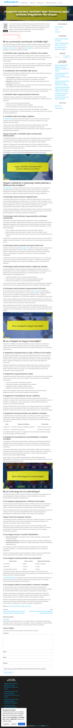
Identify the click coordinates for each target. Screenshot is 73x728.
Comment (6, 633)
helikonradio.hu (11, 1)
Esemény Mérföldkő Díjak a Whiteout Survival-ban (19, 606)
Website (5, 663)
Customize (6, 724)
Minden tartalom (51, 3)
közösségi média (8, 188)
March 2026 (58, 106)
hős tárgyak (29, 48)
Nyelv (60, 3)
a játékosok (37, 291)
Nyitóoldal (24, 3)
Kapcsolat (40, 3)
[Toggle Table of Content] (18, 37)
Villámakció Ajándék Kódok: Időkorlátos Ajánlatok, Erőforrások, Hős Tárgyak (62, 83)
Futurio (47, 726)
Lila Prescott (6, 619)
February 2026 (58, 108)
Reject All (14, 724)
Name (5, 651)
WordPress (37, 726)
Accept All (21, 724)
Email (5, 657)
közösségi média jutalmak (9, 48)
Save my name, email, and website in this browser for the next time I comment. (25, 669)
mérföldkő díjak (8, 119)
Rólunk (32, 3)
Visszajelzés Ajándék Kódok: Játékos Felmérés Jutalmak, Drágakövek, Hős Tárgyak (62, 89)
